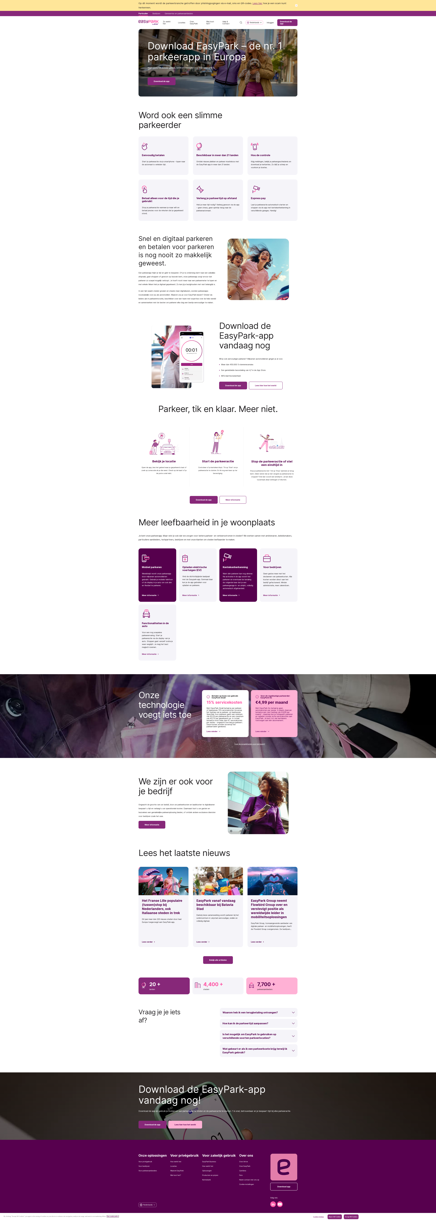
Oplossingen (207, 1171)
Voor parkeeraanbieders (148, 1171)
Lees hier (257, 3)
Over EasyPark (244, 1166)
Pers (241, 1175)
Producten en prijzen (210, 1175)
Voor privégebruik (145, 1162)
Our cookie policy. (113, 1216)
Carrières (242, 1171)
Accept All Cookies (351, 1217)
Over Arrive (243, 1162)
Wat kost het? (175, 1175)
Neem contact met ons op (249, 1180)
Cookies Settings (318, 1217)
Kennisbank (206, 1180)
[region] (218, 1217)
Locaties (173, 1166)
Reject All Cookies (335, 1217)
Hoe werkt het (175, 1162)
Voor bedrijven (144, 1166)
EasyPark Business (209, 1162)
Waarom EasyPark (177, 1171)
